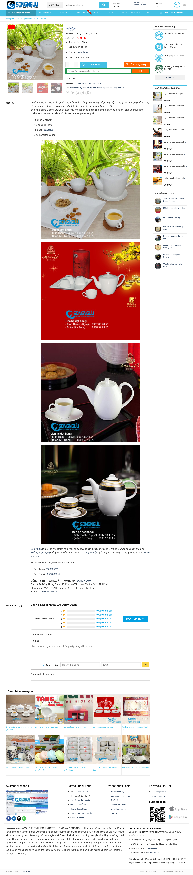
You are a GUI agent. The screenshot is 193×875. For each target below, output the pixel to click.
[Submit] (104, 5)
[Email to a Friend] (78, 93)
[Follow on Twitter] (13, 818)
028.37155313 (49, 591)
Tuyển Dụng (116, 800)
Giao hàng (140, 4)
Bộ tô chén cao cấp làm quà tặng (135, 767)
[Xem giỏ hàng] (184, 5)
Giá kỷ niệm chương (171, 217)
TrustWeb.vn (27, 871)
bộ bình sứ (74, 88)
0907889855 (53, 574)
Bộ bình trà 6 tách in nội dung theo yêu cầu (20, 728)
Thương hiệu (63, 13)
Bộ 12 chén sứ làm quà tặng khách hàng (75, 768)
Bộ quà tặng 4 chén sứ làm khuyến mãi (46, 768)
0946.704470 (82, 791)
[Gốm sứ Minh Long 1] (70, 28)
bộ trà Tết (122, 88)
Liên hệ (114, 813)
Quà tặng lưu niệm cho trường (172, 265)
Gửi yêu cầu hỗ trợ (78, 804)
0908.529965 (153, 853)
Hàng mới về (82, 13)
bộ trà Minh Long (110, 88)
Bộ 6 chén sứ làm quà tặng (17, 767)
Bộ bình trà (84, 88)
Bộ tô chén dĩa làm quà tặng (46, 727)
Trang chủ (10, 19)
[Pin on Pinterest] (83, 93)
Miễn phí (138, 2)
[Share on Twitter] (73, 93)
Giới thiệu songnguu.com (121, 796)
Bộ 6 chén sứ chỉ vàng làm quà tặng (105, 768)
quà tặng (83, 52)
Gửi (146, 665)
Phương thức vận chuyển (81, 813)
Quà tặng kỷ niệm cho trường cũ (172, 246)
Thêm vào (95, 64)
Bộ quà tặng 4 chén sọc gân (75, 727)
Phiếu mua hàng (117, 791)
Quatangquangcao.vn (160, 791)
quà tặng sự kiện (89, 552)
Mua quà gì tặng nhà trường (171, 256)
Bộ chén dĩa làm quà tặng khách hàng (135, 728)
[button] (177, 5)
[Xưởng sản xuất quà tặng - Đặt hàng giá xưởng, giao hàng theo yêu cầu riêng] (24, 5)
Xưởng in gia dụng (40, 552)
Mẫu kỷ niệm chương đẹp (174, 208)
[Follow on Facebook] (8, 818)
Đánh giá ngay (135, 619)
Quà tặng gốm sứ (24, 19)
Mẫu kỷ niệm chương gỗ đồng (173, 228)
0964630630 (152, 848)
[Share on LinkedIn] (88, 93)
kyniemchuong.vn (159, 796)
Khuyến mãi (45, 13)
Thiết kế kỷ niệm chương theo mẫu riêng (173, 200)
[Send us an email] (19, 818)
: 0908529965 (51, 569)
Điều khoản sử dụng (119, 809)
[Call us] (24, 818)
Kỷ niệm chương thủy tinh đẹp (174, 237)
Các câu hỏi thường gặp (80, 800)
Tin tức (150, 13)
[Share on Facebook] (68, 93)
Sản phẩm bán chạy (104, 13)
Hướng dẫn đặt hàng (78, 809)
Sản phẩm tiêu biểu (130, 13)
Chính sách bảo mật (119, 804)
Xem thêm (170, 77)
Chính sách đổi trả (77, 817)
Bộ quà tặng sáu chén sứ (103, 727)
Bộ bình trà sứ (40, 19)
